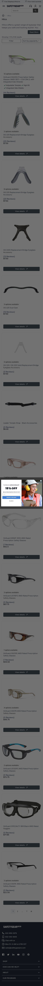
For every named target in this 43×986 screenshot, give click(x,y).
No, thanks (11, 500)
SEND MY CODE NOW (11, 497)
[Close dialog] (41, 480)
